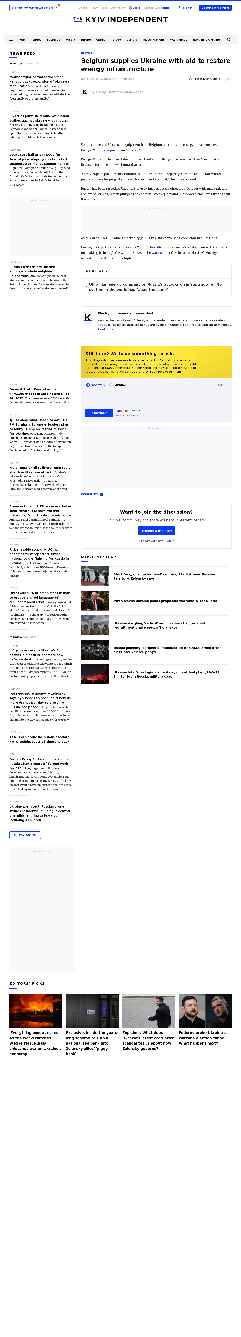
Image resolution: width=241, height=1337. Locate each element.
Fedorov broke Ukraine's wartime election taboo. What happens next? (202, 1038)
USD (220, 385)
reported (113, 150)
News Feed (90, 52)
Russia (70, 39)
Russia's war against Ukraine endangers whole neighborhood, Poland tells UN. (35, 271)
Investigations (154, 39)
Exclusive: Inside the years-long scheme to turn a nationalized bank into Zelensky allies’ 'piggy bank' (92, 1043)
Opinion (101, 39)
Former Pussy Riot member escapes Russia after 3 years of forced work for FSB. (38, 763)
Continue (99, 413)
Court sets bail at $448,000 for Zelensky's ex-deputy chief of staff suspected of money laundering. (38, 159)
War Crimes (178, 39)
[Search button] (229, 39)
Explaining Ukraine (206, 39)
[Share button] (228, 79)
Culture (132, 39)
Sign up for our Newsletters (34, 7)
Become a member (156, 530)
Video (117, 39)
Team (94, 7)
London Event (153, 7)
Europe (85, 39)
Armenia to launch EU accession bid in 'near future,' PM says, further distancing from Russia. (40, 511)
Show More (25, 835)
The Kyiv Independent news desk (120, 92)
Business (53, 39)
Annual (120, 385)
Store (136, 7)
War (22, 39)
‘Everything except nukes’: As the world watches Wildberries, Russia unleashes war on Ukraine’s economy (35, 1043)
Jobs (105, 7)
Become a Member (215, 7)
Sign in (169, 540)
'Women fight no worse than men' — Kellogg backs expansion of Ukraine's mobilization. (39, 81)
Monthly (98, 385)
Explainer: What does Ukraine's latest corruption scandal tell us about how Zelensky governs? (148, 1041)
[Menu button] (11, 39)
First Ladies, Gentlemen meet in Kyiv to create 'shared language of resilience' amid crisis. (39, 597)
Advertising (118, 7)
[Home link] (120, 19)
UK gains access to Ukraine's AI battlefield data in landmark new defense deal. (36, 655)
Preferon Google (207, 78)
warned (158, 253)
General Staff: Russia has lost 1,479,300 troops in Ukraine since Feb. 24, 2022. (39, 393)
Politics (36, 39)
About (83, 7)
